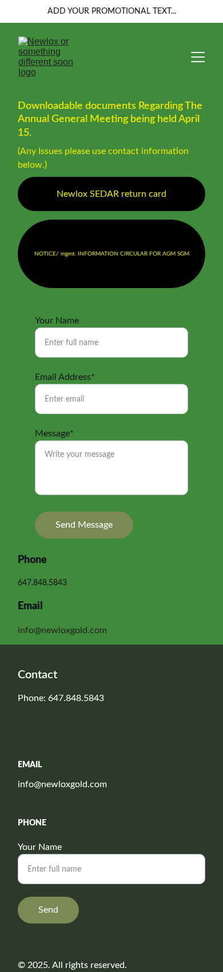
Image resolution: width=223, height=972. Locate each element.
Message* (54, 433)
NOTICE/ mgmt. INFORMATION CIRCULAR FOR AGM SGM (111, 254)
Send (48, 909)
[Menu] (198, 57)
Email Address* (65, 377)
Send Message (84, 524)
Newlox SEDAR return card (111, 194)
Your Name (57, 320)
